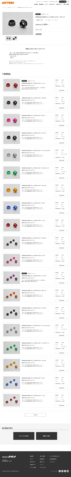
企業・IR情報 (42, 456)
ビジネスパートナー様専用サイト (42, 1)
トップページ (4, 7)
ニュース (41, 464)
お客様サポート (33, 464)
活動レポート (42, 461)
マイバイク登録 (33, 467)
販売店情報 (52, 1)
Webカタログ (32, 461)
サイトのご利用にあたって (55, 456)
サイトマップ (52, 461)
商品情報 (9, 7)
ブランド (31, 459)
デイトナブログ (43, 467)
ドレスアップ (14, 7)
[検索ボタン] (68, 1)
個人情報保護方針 (53, 459)
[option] (17, 23)
